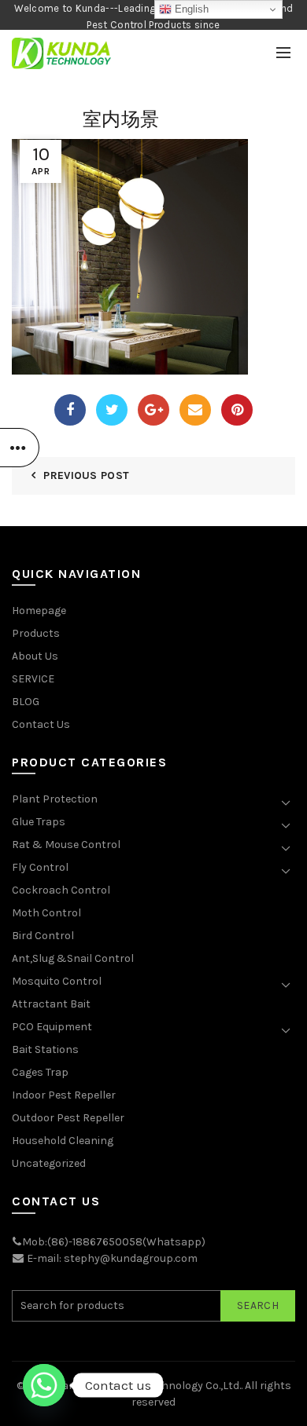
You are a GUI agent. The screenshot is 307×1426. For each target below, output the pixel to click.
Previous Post (86, 475)
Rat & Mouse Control (66, 844)
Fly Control (40, 867)
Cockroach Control (61, 890)
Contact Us (41, 724)
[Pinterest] (237, 410)
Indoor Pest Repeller (64, 1095)
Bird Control (43, 935)
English (190, 9)
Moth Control (46, 913)
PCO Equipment (52, 1026)
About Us (35, 656)
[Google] (153, 410)
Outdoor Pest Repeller (68, 1117)
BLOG (25, 701)
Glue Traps (38, 821)
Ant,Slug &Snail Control (73, 958)
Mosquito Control (57, 981)
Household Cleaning (62, 1140)
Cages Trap (40, 1072)
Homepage (39, 610)
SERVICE (33, 679)
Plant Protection (55, 799)
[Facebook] (70, 410)
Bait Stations (45, 1049)
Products (36, 633)
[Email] (195, 410)
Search (258, 1305)
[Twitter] (112, 410)
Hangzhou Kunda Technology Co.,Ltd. (148, 1385)
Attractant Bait (51, 1004)
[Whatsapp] (44, 1385)
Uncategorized (49, 1163)
